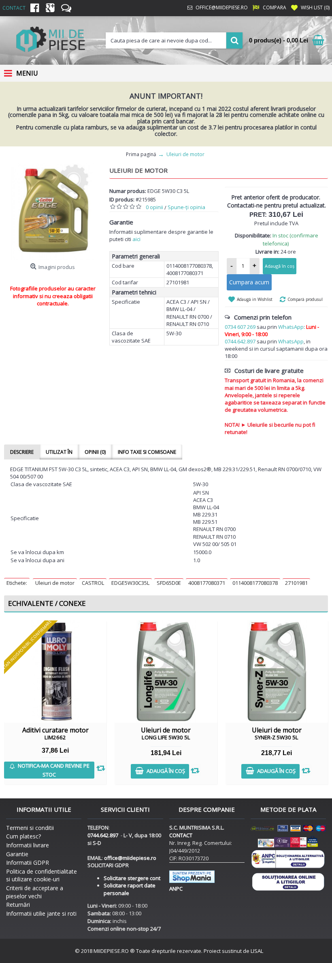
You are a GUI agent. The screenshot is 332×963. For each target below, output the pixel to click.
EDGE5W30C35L (130, 582)
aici (136, 239)
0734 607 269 (240, 326)
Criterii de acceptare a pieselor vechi (34, 892)
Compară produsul (305, 299)
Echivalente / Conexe (47, 603)
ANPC (176, 888)
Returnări (18, 904)
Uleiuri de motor (54, 582)
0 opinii (154, 207)
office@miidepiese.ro (130, 857)
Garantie (17, 854)
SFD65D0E (169, 582)
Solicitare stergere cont (132, 878)
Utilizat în (59, 452)
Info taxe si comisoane (147, 452)
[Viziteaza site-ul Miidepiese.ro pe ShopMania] (192, 881)
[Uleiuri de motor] (52, 211)
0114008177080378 (255, 582)
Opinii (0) (95, 452)
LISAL (257, 951)
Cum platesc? (23, 836)
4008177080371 (206, 582)
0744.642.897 (240, 341)
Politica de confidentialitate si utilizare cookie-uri (41, 875)
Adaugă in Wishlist (254, 299)
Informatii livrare (27, 845)
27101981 (296, 582)
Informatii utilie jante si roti (41, 913)
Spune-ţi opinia (186, 207)
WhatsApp (291, 326)
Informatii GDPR (27, 862)
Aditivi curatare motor (55, 733)
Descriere (22, 452)
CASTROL (93, 582)
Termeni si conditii (30, 828)
